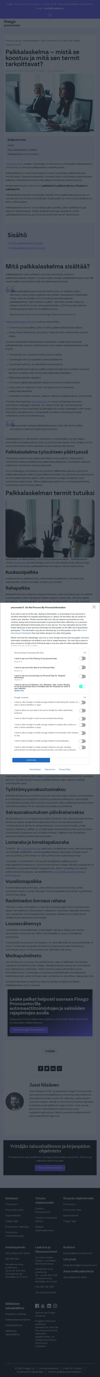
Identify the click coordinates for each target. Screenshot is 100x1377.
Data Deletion (35, 769)
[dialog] (50, 688)
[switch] (82, 658)
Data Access (50, 769)
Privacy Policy (64, 769)
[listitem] (50, 652)
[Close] (94, 607)
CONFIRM (31, 760)
